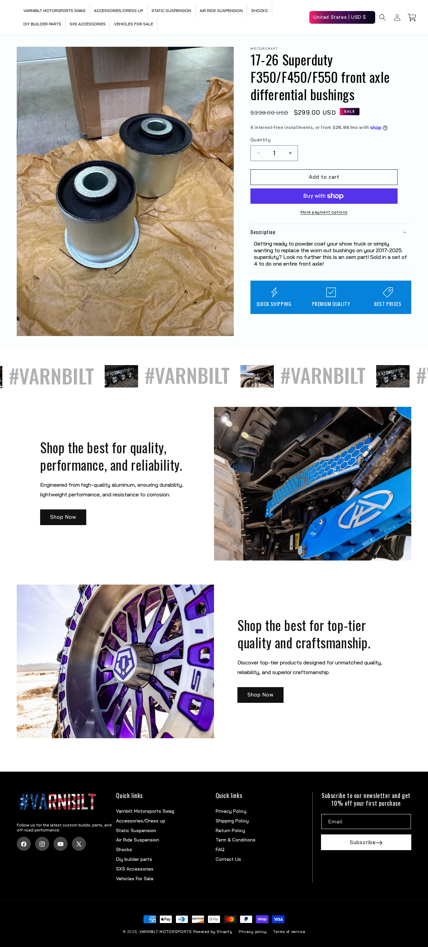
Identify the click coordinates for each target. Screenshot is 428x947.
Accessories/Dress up (140, 821)
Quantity (260, 139)
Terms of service (289, 931)
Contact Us (228, 859)
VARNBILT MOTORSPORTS (166, 931)
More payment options (324, 211)
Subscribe (363, 842)
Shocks (124, 850)
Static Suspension (136, 830)
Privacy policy (253, 931)
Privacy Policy (231, 811)
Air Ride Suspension (137, 840)
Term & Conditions (235, 840)
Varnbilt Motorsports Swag (145, 811)
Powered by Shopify (212, 931)
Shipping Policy (232, 821)
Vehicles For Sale (134, 879)
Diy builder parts (134, 859)
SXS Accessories (134, 869)
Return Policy (230, 830)
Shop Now (63, 517)
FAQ (220, 850)
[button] (382, 17)
